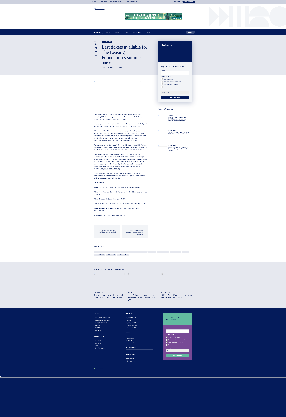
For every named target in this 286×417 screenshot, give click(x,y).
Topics (96, 313)
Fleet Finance (163, 252)
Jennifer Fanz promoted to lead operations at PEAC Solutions (108, 296)
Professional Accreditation (101, 322)
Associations (98, 330)
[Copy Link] (96, 55)
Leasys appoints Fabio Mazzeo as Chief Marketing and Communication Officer (179, 148)
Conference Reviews (132, 325)
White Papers (131, 347)
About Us (93, 1)
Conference (130, 319)
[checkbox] (175, 83)
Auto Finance (98, 340)
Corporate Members (116, 1)
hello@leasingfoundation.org (110, 169)
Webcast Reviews (131, 327)
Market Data (175, 252)
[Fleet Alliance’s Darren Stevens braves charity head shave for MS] (143, 281)
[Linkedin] (96, 44)
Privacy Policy (130, 358)
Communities (99, 336)
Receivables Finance (100, 348)
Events (129, 313)
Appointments (172, 130)
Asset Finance (98, 343)
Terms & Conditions (131, 361)
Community (107, 41)
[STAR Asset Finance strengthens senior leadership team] (176, 281)
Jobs (128, 337)
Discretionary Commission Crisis (134, 252)
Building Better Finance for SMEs (107, 252)
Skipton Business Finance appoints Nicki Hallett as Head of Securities (178, 133)
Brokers (152, 252)
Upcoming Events (131, 317)
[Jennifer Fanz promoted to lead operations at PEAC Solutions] (109, 281)
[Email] (96, 51)
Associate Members (132, 1)
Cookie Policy (130, 360)
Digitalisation (98, 327)
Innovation (97, 329)
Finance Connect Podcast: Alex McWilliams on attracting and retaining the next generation (177, 119)
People (185, 252)
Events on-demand (131, 322)
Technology (99, 254)
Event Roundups (131, 324)
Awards (129, 320)
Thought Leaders (131, 342)
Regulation (111, 254)
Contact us (103, 1)
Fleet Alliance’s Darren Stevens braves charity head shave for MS (142, 298)
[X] (96, 48)
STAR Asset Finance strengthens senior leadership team (176, 296)
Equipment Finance (99, 347)
